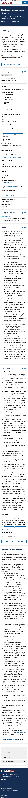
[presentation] (14, 93)
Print (4, 24)
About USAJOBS (5, 793)
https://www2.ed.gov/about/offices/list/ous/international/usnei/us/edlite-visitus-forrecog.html (13, 527)
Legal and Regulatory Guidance (9, 790)
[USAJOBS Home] (7, 2)
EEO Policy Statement (7, 783)
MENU (25, 3)
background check (15, 184)
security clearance (13, 186)
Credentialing (7, 193)
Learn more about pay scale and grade (13, 133)
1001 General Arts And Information (13, 157)
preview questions (12, 739)
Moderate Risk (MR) (6, 182)
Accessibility (4, 795)
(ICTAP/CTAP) (20, 732)
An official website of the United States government (14, 0)
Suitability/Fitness (9, 195)
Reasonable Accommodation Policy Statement (13, 786)
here (10, 461)
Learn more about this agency (11, 64)
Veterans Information (6, 788)
